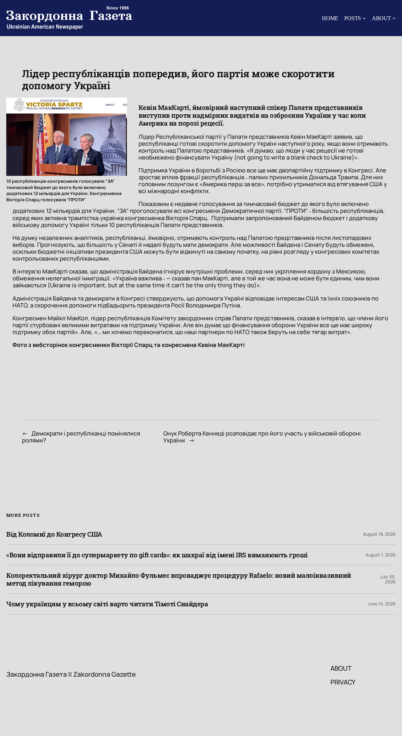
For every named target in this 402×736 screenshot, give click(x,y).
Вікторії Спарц (132, 345)
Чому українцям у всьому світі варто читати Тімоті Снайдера (107, 604)
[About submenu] (394, 18)
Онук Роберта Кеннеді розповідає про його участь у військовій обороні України (262, 436)
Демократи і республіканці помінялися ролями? (81, 436)
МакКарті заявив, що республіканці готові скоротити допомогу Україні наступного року (251, 140)
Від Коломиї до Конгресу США (54, 534)
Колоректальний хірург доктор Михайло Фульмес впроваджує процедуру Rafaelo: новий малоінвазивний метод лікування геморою (178, 579)
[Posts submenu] (364, 18)
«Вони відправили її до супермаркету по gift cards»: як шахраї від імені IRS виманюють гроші (157, 555)
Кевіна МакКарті (221, 345)
